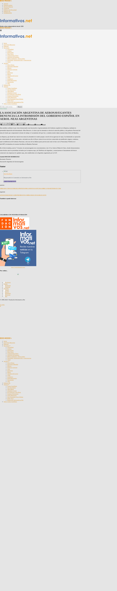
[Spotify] (6, 0)
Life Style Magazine (9, 44)
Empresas (10, 72)
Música (9, 68)
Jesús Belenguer (12, 97)
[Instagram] (1, 0)
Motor (9, 74)
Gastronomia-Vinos (12, 55)
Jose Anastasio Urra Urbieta (15, 99)
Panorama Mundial (12, 66)
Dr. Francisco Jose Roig (14, 94)
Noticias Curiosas (12, 69)
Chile (8, 77)
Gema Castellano (12, 88)
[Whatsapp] (8, 0)
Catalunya (10, 79)
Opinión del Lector (12, 75)
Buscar (20, 107)
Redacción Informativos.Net (15, 102)
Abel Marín (10, 91)
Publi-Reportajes (12, 80)
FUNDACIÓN (8, 13)
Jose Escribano (11, 89)
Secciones (6, 48)
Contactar (6, 8)
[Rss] (11, 0)
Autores (6, 3)
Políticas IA (7, 11)
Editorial (6, 46)
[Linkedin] (3, 0)
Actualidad (10, 49)
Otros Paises (10, 65)
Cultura (9, 51)
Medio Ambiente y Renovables (16, 58)
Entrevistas (10, 52)
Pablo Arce (10, 100)
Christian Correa (12, 93)
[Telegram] (9, 0)
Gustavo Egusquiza (12, 96)
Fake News (10, 54)
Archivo (6, 63)
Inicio (5, 43)
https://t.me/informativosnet (18, 267)
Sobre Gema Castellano (10, 103)
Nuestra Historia (8, 6)
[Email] (5, 0)
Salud (9, 62)
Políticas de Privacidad (10, 10)
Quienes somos (8, 5)
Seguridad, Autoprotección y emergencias (19, 60)
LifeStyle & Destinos (13, 57)
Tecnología (10, 82)
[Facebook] (0, 0)
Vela (8, 83)
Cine (8, 71)
